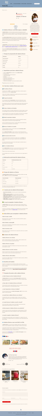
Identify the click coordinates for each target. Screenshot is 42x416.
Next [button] (27, 369)
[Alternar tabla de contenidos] (15, 26)
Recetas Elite (5, 5)
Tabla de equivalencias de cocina (24, 381)
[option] (6, 377)
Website (9, 360)
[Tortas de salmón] (24, 342)
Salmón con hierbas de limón (5, 344)
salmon (19, 348)
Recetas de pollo (29, 3)
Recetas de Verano (23, 3)
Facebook (11, 360)
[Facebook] (15, 351)
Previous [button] (26, 369)
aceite (10, 348)
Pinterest (12, 360)
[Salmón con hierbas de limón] (6, 342)
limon (16, 348)
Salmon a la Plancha (13, 344)
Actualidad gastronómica (17, 3)
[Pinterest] (16, 351)
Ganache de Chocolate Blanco (6, 381)
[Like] (13, 351)
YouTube (10, 360)
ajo (13, 348)
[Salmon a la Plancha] (15, 342)
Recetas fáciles (20, 14)
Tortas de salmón (21, 344)
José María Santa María (20, 13)
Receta (11, 3)
